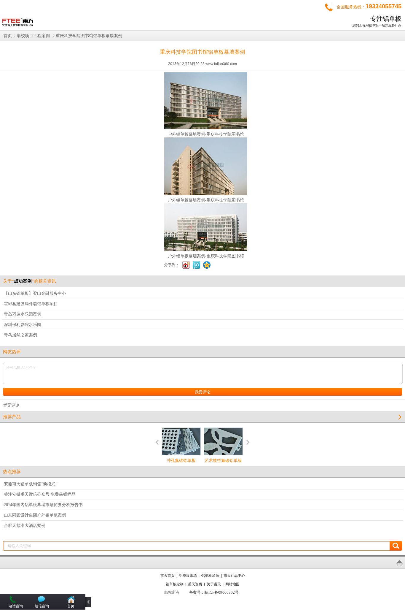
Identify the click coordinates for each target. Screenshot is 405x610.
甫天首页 (167, 575)
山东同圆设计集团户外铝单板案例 (35, 515)
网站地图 (232, 584)
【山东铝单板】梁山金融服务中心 (35, 293)
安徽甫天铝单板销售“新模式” (30, 484)
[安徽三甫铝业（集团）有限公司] (17, 21)
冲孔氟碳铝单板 (181, 460)
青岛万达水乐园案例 (22, 314)
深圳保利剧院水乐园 (22, 324)
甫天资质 (195, 584)
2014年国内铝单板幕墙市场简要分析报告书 (43, 505)
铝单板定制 (175, 584)
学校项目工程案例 (34, 36)
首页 (8, 36)
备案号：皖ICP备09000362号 (214, 592)
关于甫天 (214, 584)
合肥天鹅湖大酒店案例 (24, 525)
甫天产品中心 (234, 575)
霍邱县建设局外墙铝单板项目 (31, 304)
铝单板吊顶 (210, 575)
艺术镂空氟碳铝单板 (223, 460)
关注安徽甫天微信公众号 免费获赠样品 (40, 494)
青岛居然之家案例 (20, 335)
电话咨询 (16, 606)
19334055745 (383, 6)
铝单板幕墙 (188, 575)
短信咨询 (42, 606)
